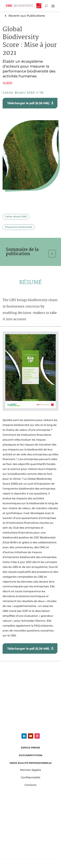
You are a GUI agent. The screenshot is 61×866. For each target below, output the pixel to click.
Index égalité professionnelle (31, 763)
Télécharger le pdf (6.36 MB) (28, 103)
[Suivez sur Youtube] (30, 736)
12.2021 (7, 83)
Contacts (30, 785)
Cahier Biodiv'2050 (16, 216)
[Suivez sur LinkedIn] (24, 736)
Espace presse (30, 747)
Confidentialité (30, 777)
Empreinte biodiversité (18, 227)
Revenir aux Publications (26, 15)
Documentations (30, 755)
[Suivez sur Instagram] (37, 736)
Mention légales (30, 769)
